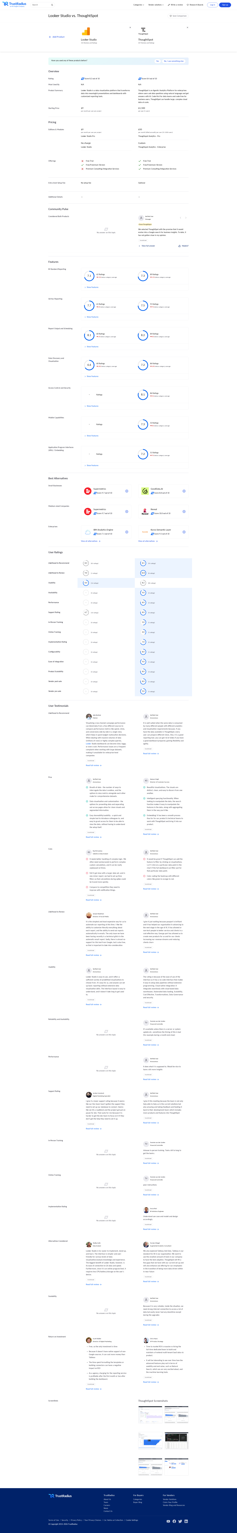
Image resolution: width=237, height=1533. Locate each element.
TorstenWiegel (155, 1243)
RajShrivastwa (97, 851)
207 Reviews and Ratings (146, 43)
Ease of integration (56, 662)
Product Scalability (55, 672)
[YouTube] (168, 1521)
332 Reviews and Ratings (89, 43)
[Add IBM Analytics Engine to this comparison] (126, 532)
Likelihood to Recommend (58, 563)
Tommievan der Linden (157, 1021)
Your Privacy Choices (92, 1520)
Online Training (54, 632)
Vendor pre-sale (54, 691)
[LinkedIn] (186, 1521)
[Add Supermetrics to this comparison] (126, 491)
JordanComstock (98, 1093)
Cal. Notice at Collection (113, 1520)
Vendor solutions (155, 5)
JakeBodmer (97, 715)
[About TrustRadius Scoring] (83, 79)
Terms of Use (53, 1520)
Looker (88, 744)
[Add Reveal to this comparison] (184, 511)
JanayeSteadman (98, 914)
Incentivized (143, 240)
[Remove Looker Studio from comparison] (130, 27)
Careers (107, 1505)
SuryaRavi (153, 1208)
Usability (51, 583)
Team (106, 1502)
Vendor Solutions (169, 1499)
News (106, 1508)
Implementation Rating (57, 642)
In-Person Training (55, 622)
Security (65, 1520)
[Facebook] (174, 1521)
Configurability (54, 652)
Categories (137, 5)
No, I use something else (174, 61)
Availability (52, 593)
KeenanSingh (154, 779)
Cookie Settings (132, 1520)
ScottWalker (97, 1339)
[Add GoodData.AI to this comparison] (184, 491)
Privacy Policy (76, 1520)
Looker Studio (89, 39)
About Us (107, 1499)
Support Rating (54, 612)
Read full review (92, 765)
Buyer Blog (137, 1502)
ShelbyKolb (96, 1243)
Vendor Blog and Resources (174, 1505)
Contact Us (108, 1511)
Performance (53, 603)
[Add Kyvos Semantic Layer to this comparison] (184, 532)
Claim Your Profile (170, 1502)
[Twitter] (180, 1521)
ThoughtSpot (145, 39)
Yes (157, 61)
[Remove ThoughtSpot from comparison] (187, 27)
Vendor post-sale (55, 681)
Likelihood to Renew (56, 573)
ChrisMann (154, 1339)
